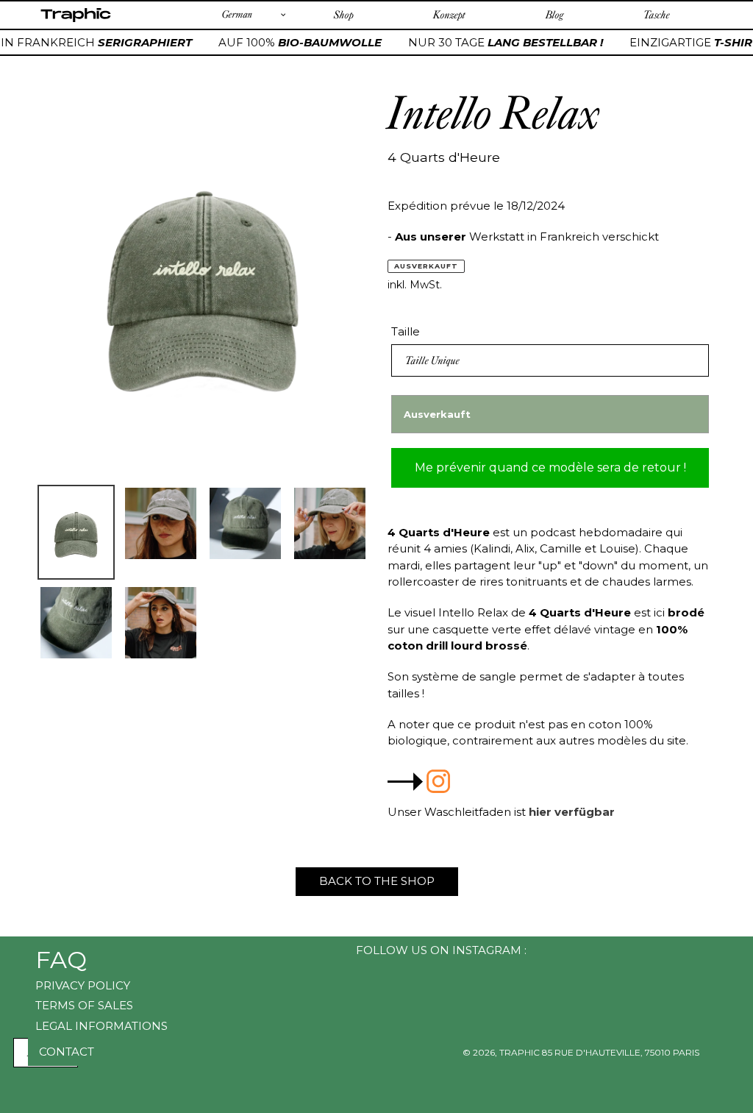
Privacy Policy (82, 985)
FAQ (61, 959)
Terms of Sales (84, 1005)
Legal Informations (101, 1026)
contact (66, 1052)
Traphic (75, 21)
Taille (405, 331)
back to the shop (377, 881)
